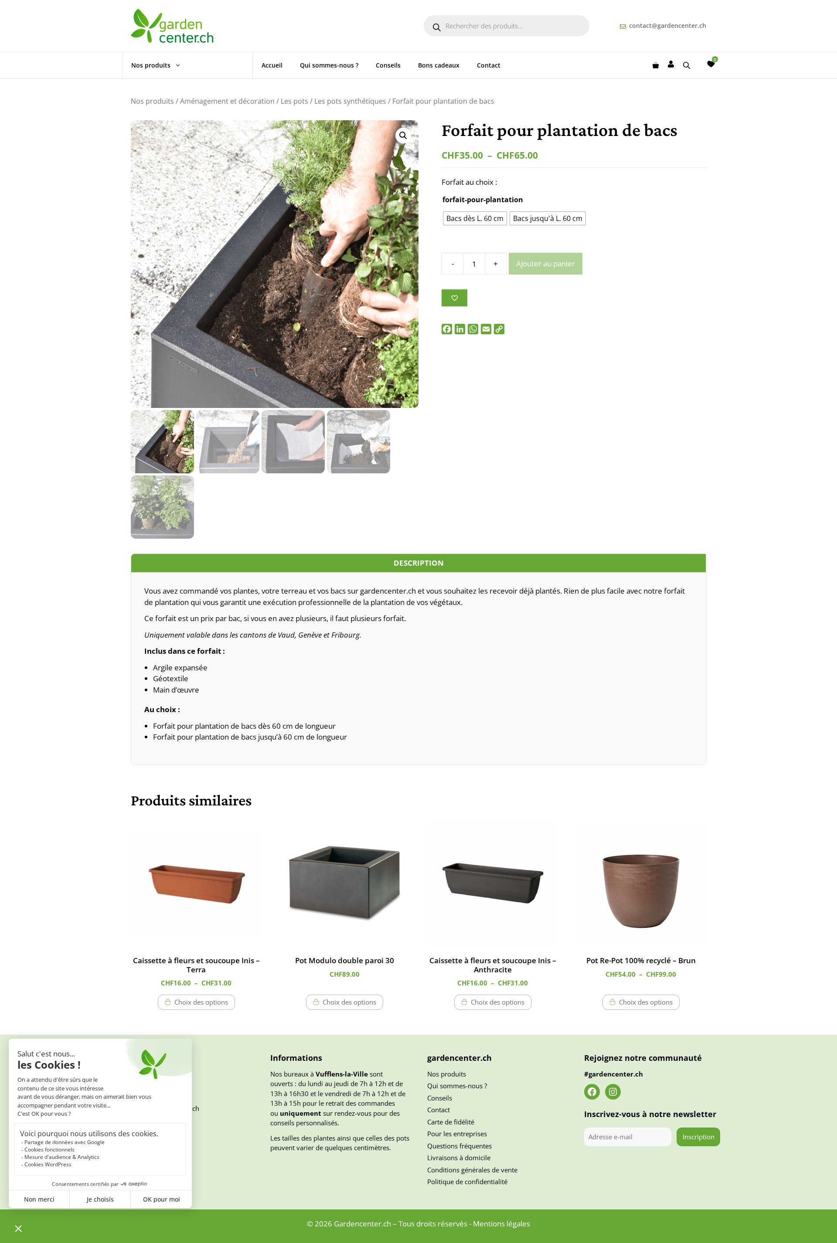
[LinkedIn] (460, 329)
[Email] (486, 329)
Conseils (388, 65)
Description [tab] (419, 563)
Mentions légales (501, 1224)
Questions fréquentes (459, 1145)
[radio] (475, 218)
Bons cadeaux (438, 65)
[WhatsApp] (473, 329)
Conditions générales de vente (472, 1169)
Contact (488, 65)
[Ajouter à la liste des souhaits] (454, 297)
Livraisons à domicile (458, 1157)
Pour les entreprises (457, 1133)
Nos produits (150, 65)
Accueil (272, 65)
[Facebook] (447, 329)
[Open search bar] (687, 65)
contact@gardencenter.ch (667, 25)
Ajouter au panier (545, 263)
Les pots (294, 101)
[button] (403, 135)
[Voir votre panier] (655, 65)
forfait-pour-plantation (482, 199)
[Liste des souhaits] (711, 64)
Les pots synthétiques (350, 101)
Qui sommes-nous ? (329, 65)
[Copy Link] (499, 329)
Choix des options (201, 1002)
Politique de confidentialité (467, 1181)
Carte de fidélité (450, 1121)
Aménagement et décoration (227, 101)
